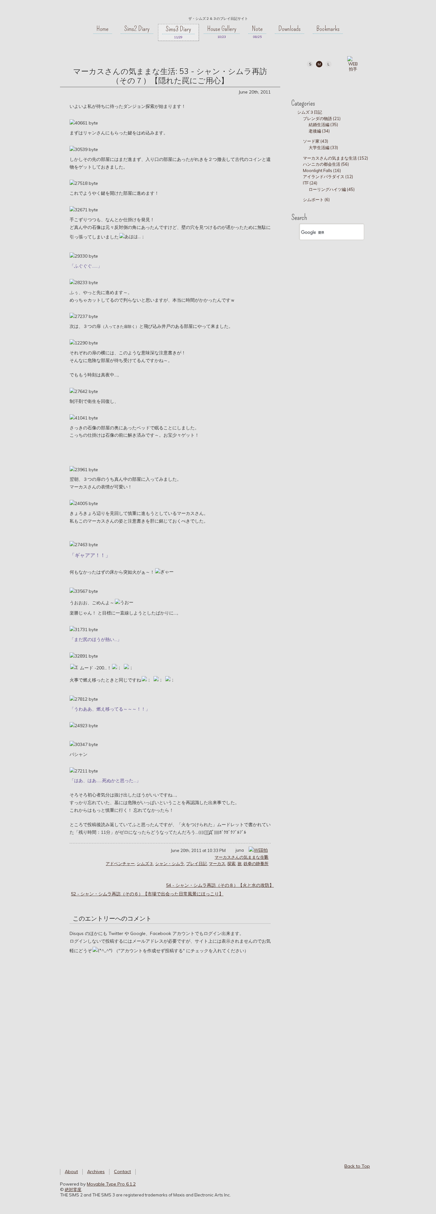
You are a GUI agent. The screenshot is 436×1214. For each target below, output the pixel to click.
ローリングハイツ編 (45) (332, 189)
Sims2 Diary (137, 29)
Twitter (318, 80)
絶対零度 (218, 10)
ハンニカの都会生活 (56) (326, 164)
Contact (122, 1171)
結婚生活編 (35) (323, 124)
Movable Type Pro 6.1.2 (111, 1184)
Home (102, 29)
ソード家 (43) (315, 141)
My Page (304, 80)
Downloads (289, 29)
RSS (347, 80)
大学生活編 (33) (323, 147)
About (71, 1171)
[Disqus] (170, 1051)
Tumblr (333, 80)
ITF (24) (310, 182)
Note (257, 29)
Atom (361, 80)
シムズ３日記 (309, 112)
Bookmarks (328, 29)
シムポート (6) (316, 199)
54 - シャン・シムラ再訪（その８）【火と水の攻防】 (220, 885)
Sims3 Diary (178, 29)
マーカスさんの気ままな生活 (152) (335, 158)
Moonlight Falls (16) (322, 170)
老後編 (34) (319, 130)
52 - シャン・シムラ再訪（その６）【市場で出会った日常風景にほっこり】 (147, 894)
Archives (96, 1171)
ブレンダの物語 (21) (322, 118)
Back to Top (357, 1166)
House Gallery (222, 29)
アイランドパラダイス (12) (328, 176)
